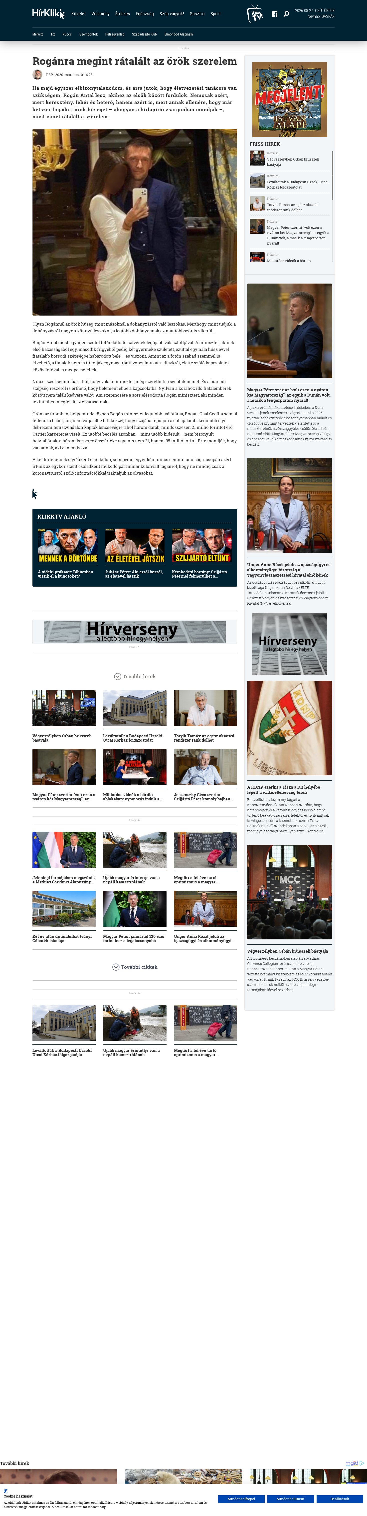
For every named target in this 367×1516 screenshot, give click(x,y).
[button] (286, 14)
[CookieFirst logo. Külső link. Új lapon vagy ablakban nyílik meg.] (5, 1491)
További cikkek (139, 967)
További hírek (139, 676)
